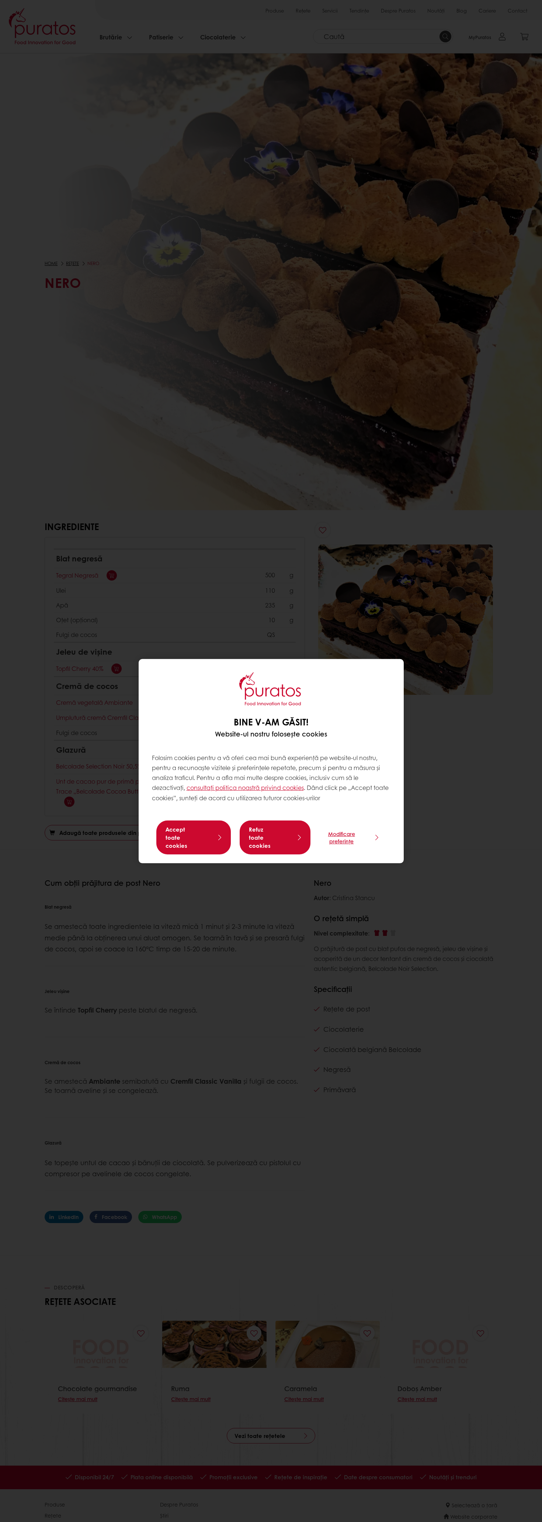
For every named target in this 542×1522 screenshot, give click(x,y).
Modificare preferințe (341, 837)
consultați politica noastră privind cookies (245, 787)
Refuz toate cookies (260, 837)
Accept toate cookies (176, 837)
